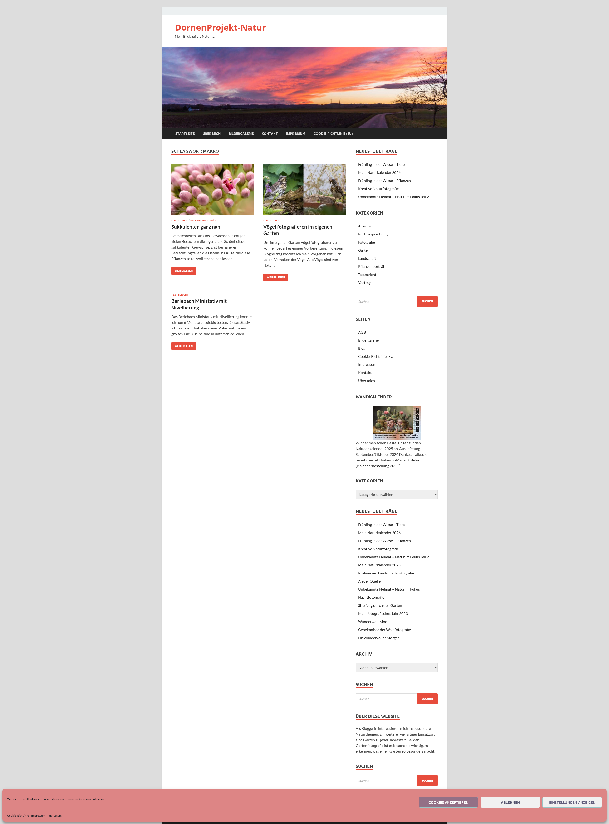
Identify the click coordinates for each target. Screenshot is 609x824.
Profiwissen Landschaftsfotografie (386, 573)
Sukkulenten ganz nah (195, 227)
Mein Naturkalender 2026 (379, 172)
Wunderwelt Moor (373, 621)
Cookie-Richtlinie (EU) (333, 134)
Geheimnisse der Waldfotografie (384, 629)
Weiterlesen (182, 269)
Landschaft (367, 258)
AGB (362, 332)
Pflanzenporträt (203, 220)
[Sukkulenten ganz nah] (212, 189)
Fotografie (179, 220)
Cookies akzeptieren (448, 802)
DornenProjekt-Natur (220, 27)
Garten (364, 250)
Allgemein (366, 226)
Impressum (38, 815)
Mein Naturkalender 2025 (379, 565)
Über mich (212, 134)
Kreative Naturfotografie (378, 188)
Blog (361, 348)
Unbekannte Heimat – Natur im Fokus (389, 589)
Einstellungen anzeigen (572, 802)
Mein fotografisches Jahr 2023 (383, 613)
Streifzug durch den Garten (380, 605)
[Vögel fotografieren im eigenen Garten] (304, 189)
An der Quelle (369, 581)
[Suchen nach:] (397, 301)
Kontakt (270, 134)
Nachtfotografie (371, 597)
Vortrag (364, 282)
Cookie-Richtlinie (18, 815)
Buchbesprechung (373, 234)
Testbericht (180, 294)
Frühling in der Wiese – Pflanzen (384, 180)
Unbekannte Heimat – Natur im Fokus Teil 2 (393, 196)
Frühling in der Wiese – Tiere (381, 164)
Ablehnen (510, 802)
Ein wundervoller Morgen (379, 637)
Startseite (185, 134)
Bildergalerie (241, 134)
